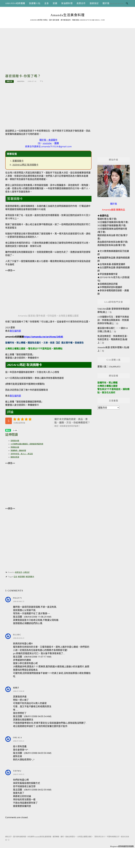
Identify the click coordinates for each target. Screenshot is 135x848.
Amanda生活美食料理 (67, 15)
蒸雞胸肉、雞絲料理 (18, 450)
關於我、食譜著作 (48, 139)
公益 (15, 577)
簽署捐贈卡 (18, 161)
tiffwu (17, 771)
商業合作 (81, 3)
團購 (56, 143)
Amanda (20, 81)
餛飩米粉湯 (15, 457)
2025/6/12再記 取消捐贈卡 (25, 164)
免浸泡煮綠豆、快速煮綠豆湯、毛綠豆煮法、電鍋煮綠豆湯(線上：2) (113, 339)
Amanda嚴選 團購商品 (113, 209)
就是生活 (9, 81)
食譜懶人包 (34, 3)
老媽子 (16, 688)
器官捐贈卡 (30, 577)
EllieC (17, 635)
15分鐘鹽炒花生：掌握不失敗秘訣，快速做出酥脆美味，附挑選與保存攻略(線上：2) (113, 320)
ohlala (17, 738)
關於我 (106, 3)
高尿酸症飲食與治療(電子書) (111, 245)
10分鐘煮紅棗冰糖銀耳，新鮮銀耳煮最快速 (27, 444)
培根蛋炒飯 (15, 441)
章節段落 (12, 154)
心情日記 (26, 572)
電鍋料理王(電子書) (107, 218)
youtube (47, 143)
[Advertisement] (67, 46)
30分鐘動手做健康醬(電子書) (111, 225)
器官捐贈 (21, 577)
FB (39, 143)
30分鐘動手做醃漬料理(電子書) (112, 222)
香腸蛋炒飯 (15, 447)
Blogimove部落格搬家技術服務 (122, 846)
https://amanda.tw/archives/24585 (43, 336)
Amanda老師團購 (15, 3)
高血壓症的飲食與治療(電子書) (112, 241)
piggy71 (17, 598)
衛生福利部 (15, 330)
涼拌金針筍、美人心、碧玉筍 (22, 454)
